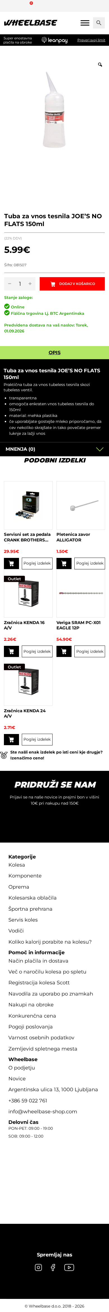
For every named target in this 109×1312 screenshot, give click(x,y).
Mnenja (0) (20, 449)
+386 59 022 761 (27, 1101)
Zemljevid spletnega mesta (42, 1049)
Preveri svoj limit (91, 40)
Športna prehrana (30, 909)
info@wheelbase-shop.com (42, 1112)
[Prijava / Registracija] (20, 5)
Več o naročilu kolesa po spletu (47, 972)
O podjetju (21, 1068)
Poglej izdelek (37, 563)
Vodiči (16, 931)
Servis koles (23, 920)
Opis (55, 352)
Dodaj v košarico (77, 284)
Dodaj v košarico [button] (11, 563)
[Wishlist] (10, 5)
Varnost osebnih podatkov (41, 1038)
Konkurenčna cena (32, 1016)
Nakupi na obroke (31, 1005)
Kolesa (16, 865)
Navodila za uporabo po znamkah (50, 994)
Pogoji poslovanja (30, 1027)
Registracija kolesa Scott (39, 983)
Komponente (25, 876)
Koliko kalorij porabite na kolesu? (50, 942)
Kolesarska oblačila (32, 898)
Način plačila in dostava (38, 961)
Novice (17, 1079)
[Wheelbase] (30, 23)
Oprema (18, 887)
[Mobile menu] (84, 22)
